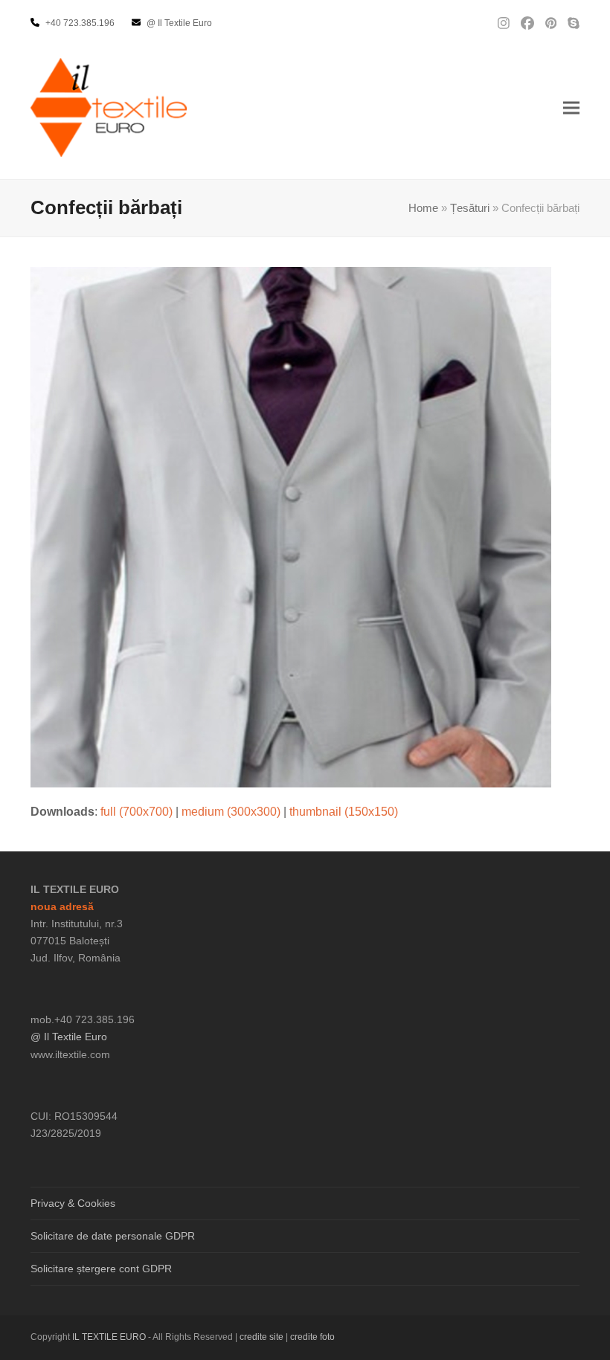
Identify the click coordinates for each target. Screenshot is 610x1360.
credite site (261, 1337)
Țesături (469, 208)
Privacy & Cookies (72, 1203)
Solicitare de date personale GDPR (112, 1236)
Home (423, 208)
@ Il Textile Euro (68, 1036)
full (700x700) (136, 811)
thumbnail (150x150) (343, 811)
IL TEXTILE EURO (110, 1337)
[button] (571, 107)
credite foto (312, 1337)
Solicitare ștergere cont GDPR (101, 1268)
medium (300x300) (231, 811)
